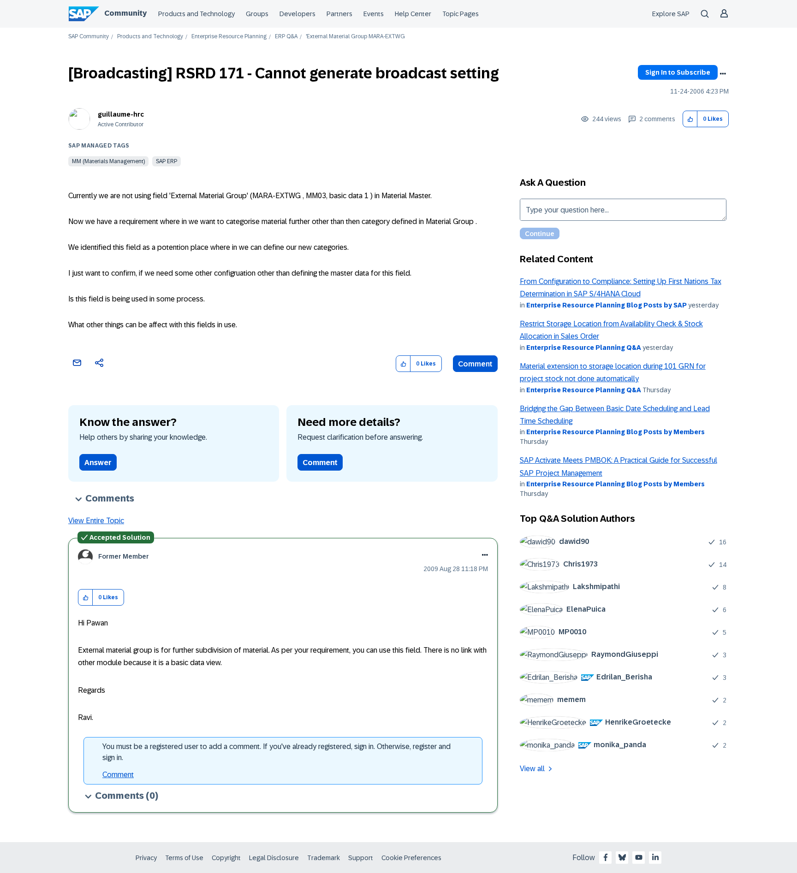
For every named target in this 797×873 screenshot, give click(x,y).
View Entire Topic (96, 521)
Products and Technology (196, 14)
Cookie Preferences (411, 857)
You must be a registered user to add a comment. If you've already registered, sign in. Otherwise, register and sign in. (276, 752)
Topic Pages (460, 14)
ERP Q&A (286, 37)
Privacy (146, 857)
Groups (257, 14)
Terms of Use (184, 857)
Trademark (323, 857)
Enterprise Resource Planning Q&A (583, 347)
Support (360, 857)
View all (532, 769)
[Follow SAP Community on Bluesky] (622, 857)
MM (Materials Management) (108, 161)
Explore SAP (671, 14)
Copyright (226, 857)
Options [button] (722, 73)
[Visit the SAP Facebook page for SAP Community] (605, 857)
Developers (297, 14)
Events (373, 14)
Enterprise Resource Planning (229, 37)
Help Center (413, 14)
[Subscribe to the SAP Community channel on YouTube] (638, 857)
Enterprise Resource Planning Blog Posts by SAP (606, 305)
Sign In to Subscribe (677, 72)
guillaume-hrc (121, 114)
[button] (690, 119)
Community (125, 13)
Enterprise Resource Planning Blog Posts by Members (615, 432)
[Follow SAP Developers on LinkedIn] (655, 857)
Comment (475, 364)
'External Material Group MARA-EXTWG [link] (355, 37)
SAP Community (88, 37)
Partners (339, 14)
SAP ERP (166, 161)
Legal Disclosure (274, 857)
